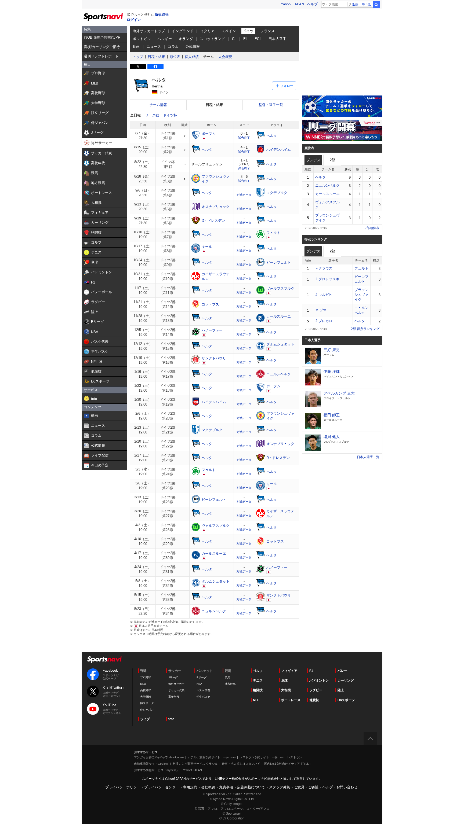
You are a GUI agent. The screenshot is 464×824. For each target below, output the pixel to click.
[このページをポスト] (138, 66)
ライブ (145, 719)
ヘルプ (312, 4)
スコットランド (212, 39)
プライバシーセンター (161, 787)
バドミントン (319, 680)
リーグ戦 (152, 115)
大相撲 (286, 690)
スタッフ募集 (279, 787)
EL (245, 39)
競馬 (227, 677)
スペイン (229, 31)
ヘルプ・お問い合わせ (339, 787)
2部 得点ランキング (365, 329)
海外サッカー (176, 683)
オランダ (186, 39)
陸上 (341, 690)
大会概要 (225, 57)
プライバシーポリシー (122, 787)
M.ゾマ (321, 310)
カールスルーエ (327, 194)
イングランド (182, 31)
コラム (173, 47)
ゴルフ (258, 671)
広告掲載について (251, 787)
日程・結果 (156, 57)
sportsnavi (104, 659)
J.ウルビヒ (324, 295)
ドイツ (248, 31)
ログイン (134, 20)
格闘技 (258, 690)
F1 (311, 671)
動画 (136, 47)
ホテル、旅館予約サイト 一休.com (211, 757)
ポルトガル (142, 39)
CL (234, 39)
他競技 (314, 700)
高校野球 (145, 690)
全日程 (135, 115)
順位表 (175, 57)
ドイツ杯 (170, 115)
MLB (143, 683)
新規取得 (162, 15)
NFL (256, 700)
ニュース (154, 47)
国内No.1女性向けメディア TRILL (286, 763)
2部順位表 (372, 228)
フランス (267, 31)
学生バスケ (203, 696)
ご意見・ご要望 (306, 787)
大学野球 (145, 696)
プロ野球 (145, 677)
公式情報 (193, 47)
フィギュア (289, 671)
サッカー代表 (176, 690)
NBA (199, 683)
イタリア (207, 31)
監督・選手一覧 (271, 105)
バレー (342, 671)
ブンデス (313, 160)
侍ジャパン (147, 709)
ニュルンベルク (327, 185)
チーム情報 (158, 105)
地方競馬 (230, 683)
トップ (138, 57)
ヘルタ (320, 177)
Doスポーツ (346, 700)
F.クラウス (324, 268)
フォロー (286, 86)
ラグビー (315, 690)
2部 (332, 160)
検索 (376, 4)
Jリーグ (173, 677)
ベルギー (164, 39)
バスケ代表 (203, 690)
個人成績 (192, 57)
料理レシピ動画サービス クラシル (195, 763)
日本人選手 (278, 39)
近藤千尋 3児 (361, 4)
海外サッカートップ (149, 31)
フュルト (361, 268)
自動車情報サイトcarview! (151, 763)
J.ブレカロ (324, 321)
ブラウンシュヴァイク (361, 294)
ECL (258, 39)
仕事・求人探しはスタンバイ (241, 763)
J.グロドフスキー (329, 279)
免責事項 (226, 787)
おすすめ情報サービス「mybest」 (156, 770)
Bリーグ (201, 677)
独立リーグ (147, 703)
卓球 (284, 680)
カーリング (346, 680)
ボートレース (290, 700)
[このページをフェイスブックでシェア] (155, 66)
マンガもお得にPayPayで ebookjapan (159, 757)
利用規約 (190, 787)
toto (171, 719)
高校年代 (173, 696)
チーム (208, 57)
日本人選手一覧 (368, 457)
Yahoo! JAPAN (292, 4)
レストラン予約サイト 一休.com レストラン (271, 757)
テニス (258, 680)
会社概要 (208, 787)
